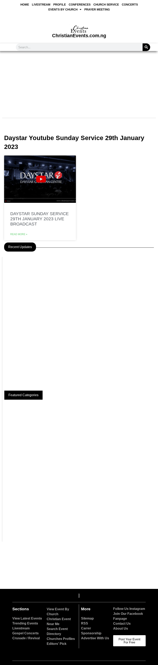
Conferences (80, 4)
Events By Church (63, 9)
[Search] (146, 47)
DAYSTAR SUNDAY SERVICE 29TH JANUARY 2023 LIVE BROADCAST (39, 218)
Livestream (41, 4)
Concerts (130, 4)
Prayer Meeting (97, 9)
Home (24, 4)
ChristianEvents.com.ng (79, 35)
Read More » (18, 234)
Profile (59, 4)
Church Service (106, 4)
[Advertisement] (79, 82)
